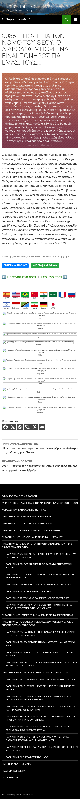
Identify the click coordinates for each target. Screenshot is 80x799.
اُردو (39, 337)
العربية (53, 298)
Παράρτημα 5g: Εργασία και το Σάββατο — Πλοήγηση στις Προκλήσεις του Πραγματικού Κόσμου (39, 606)
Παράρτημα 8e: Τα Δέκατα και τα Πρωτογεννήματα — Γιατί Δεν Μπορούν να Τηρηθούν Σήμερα (41, 718)
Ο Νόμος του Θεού (16, 19)
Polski (40, 384)
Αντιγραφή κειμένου (44, 265)
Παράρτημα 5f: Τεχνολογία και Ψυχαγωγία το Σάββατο (38, 598)
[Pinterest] (34, 427)
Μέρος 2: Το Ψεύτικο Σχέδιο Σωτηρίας (24, 510)
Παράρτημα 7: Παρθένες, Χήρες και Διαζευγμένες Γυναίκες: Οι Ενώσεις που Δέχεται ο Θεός (38, 623)
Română (40, 412)
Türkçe (40, 402)
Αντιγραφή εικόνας (15, 265)
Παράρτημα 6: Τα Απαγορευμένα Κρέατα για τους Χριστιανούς (37, 615)
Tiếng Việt (40, 374)
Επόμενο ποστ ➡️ (54, 277)
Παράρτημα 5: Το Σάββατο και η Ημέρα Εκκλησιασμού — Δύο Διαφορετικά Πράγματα (37, 545)
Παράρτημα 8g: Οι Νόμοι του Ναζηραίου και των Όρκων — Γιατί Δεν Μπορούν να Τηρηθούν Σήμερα (39, 738)
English (15, 298)
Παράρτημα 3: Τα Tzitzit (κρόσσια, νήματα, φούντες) (32, 530)
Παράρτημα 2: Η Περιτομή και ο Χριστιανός (27, 523)
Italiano (38, 345)
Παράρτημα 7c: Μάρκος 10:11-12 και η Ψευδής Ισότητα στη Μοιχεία (39, 654)
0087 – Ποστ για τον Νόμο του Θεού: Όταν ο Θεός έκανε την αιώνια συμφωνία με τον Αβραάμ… (40, 466)
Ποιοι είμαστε (10, 778)
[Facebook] (5, 427)
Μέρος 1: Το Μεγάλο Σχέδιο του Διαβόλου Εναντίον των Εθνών (40, 503)
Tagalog (40, 328)
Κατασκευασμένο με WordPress (17, 794)
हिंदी (44, 298)
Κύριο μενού (75, 19)
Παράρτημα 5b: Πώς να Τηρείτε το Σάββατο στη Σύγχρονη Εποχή (39, 566)
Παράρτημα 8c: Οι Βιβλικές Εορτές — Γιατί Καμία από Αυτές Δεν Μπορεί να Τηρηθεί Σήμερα (39, 698)
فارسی (34, 308)
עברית (6, 308)
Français (62, 298)
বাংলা (40, 318)
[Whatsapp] (20, 427)
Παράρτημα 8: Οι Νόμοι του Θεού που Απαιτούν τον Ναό (36, 672)
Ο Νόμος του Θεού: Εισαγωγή (19, 496)
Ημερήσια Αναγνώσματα (16, 764)
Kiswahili (25, 308)
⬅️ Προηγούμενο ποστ (19, 277)
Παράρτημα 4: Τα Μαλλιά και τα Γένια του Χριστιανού (32, 537)
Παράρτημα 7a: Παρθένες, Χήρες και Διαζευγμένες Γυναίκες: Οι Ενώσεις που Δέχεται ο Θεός (41, 633)
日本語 (53, 308)
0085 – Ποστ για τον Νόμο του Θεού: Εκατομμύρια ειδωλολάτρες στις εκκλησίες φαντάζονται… (40, 448)
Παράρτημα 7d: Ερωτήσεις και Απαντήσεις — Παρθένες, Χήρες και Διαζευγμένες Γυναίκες (41, 664)
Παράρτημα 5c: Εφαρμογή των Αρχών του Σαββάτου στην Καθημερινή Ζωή (40, 576)
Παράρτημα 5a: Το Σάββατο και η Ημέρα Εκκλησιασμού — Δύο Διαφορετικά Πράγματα (41, 555)
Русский (72, 298)
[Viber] (27, 427)
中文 (34, 298)
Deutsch (44, 308)
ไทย (38, 392)
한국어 (40, 355)
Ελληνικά (39, 363)
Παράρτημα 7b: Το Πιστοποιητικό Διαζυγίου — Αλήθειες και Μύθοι (40, 644)
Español (6, 298)
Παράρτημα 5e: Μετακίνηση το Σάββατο (29, 591)
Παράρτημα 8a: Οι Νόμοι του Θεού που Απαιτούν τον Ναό (40, 679)
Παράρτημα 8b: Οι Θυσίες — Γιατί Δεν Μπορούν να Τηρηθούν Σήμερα (41, 688)
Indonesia (15, 308)
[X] (12, 427)
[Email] (42, 427)
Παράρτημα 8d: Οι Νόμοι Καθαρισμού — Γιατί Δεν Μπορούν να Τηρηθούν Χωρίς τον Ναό (40, 708)
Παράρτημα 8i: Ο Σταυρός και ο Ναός (27, 757)
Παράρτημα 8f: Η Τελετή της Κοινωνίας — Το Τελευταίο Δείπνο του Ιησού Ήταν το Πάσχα (38, 728)
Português (25, 298)
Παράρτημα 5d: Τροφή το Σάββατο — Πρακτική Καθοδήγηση (41, 584)
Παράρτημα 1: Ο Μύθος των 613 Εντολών (26, 517)
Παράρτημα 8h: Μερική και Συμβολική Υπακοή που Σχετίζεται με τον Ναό (42, 748)
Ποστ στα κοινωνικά (13, 771)
